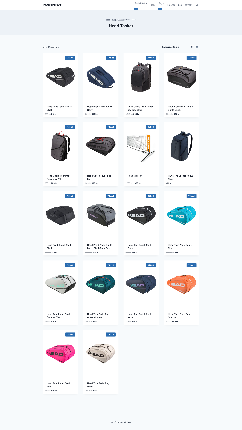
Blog (179, 5)
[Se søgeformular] (197, 5)
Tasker (152, 5)
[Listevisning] (197, 47)
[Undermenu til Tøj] (160, 9)
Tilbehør (171, 5)
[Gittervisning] (192, 47)
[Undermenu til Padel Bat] (136, 9)
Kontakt (188, 5)
